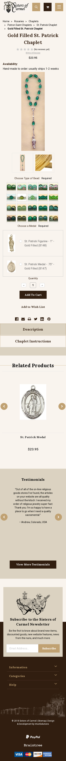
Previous (4, 406)
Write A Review (33, 53)
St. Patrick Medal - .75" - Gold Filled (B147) (39, 266)
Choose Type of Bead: (33, 178)
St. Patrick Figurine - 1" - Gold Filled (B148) (39, 243)
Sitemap (42, 721)
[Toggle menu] (59, 7)
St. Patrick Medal (33, 437)
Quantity (33, 278)
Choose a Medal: (33, 226)
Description (33, 329)
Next (62, 406)
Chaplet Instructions (33, 341)
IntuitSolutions (42, 724)
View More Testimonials (33, 564)
